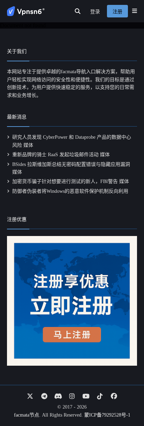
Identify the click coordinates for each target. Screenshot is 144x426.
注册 (117, 11)
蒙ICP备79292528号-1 (107, 415)
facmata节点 (26, 415)
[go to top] (125, 401)
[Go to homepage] (26, 11)
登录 (95, 11)
